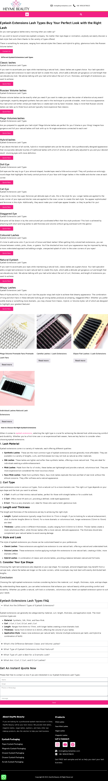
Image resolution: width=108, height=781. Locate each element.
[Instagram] (57, 744)
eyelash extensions (24, 433)
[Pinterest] (72, 744)
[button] (27, 14)
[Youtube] (65, 744)
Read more (7, 364)
